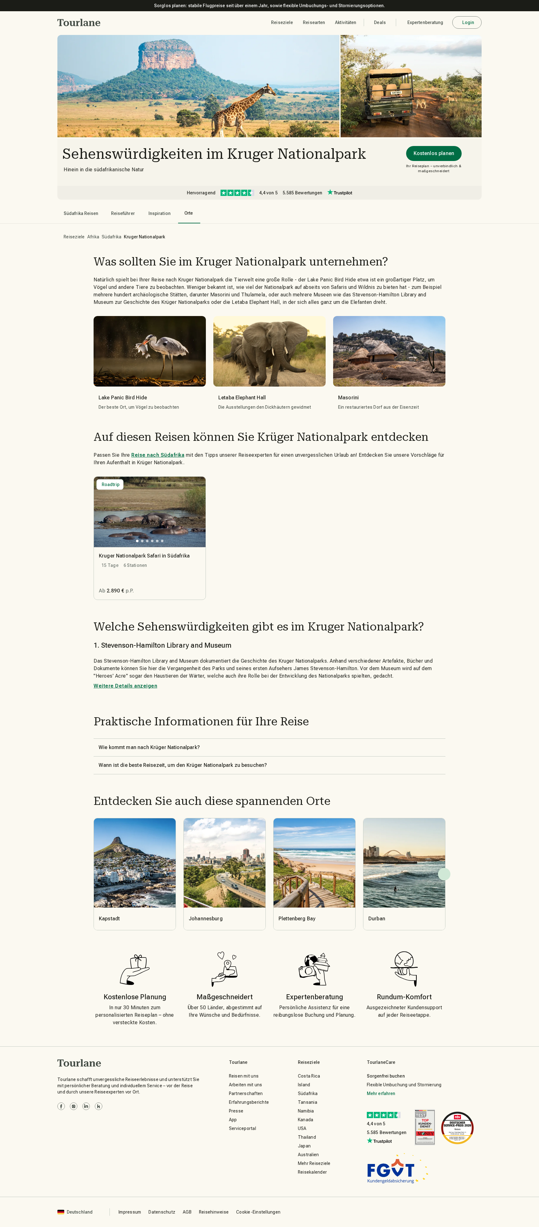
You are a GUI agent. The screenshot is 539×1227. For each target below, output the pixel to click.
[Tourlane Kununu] (98, 1106)
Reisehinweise (214, 1212)
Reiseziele (74, 236)
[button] (79, 22)
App (233, 1119)
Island (304, 1084)
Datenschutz (161, 1212)
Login (468, 22)
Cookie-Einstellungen (258, 1212)
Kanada (305, 1119)
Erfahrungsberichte (249, 1102)
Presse (236, 1110)
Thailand (307, 1137)
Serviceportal (242, 1128)
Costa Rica (309, 1076)
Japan (304, 1145)
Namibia (306, 1110)
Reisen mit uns (244, 1076)
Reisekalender (312, 1172)
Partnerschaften (246, 1093)
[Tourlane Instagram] (73, 1106)
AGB (187, 1212)
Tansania (307, 1102)
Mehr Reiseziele (314, 1163)
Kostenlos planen (434, 153)
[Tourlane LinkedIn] (86, 1106)
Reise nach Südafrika (157, 455)
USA (302, 1128)
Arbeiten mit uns (245, 1084)
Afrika (93, 236)
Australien (308, 1154)
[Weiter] (444, 874)
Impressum (130, 1212)
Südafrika (111, 236)
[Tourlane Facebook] (61, 1106)
